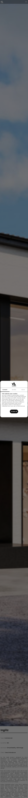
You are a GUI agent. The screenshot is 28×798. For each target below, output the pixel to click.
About (23, 389)
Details (14, 389)
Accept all (14, 411)
